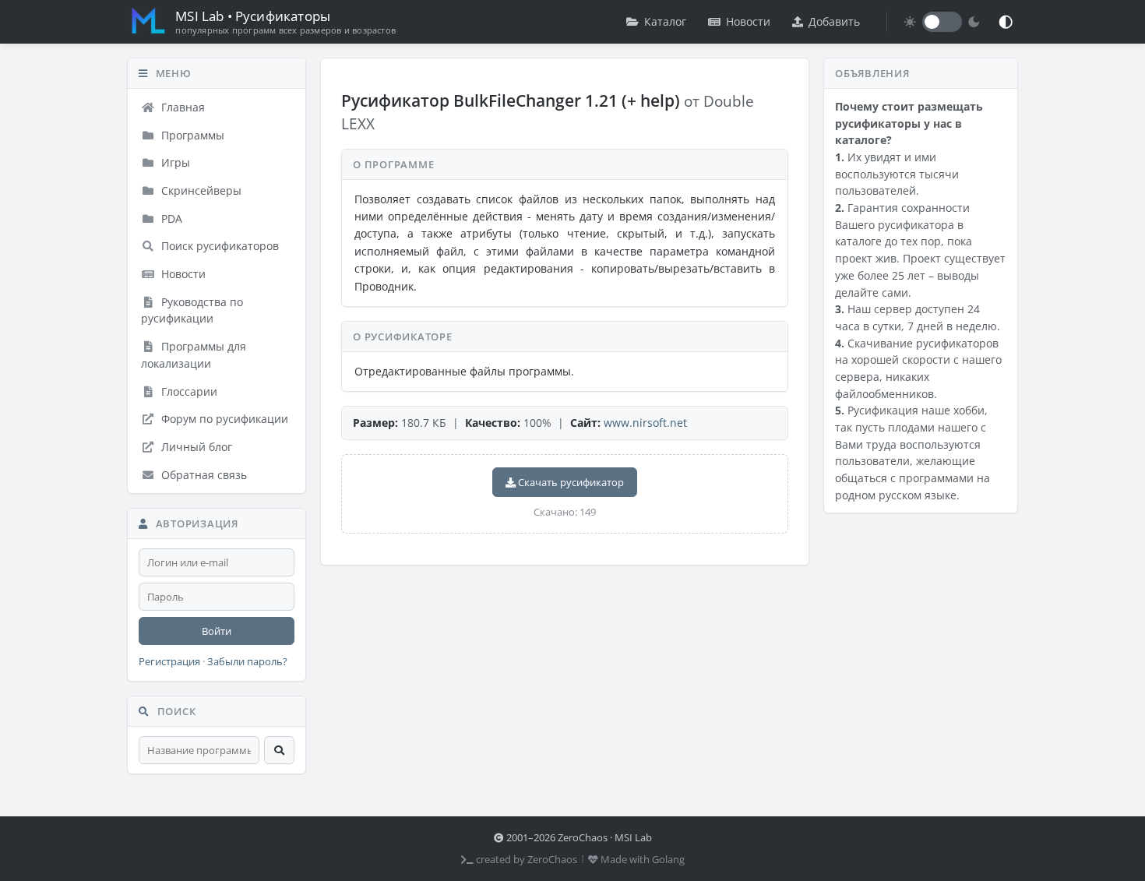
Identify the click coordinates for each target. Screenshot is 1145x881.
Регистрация (169, 661)
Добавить (834, 21)
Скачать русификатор (570, 482)
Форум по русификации (223, 418)
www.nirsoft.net (645, 422)
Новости (748, 21)
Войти (216, 631)
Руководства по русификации (192, 310)
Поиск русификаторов (218, 245)
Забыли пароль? (247, 661)
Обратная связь (202, 474)
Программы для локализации (193, 355)
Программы (191, 135)
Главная (181, 107)
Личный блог (195, 446)
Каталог (665, 21)
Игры (174, 162)
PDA (170, 218)
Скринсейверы (199, 190)
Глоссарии (187, 391)
